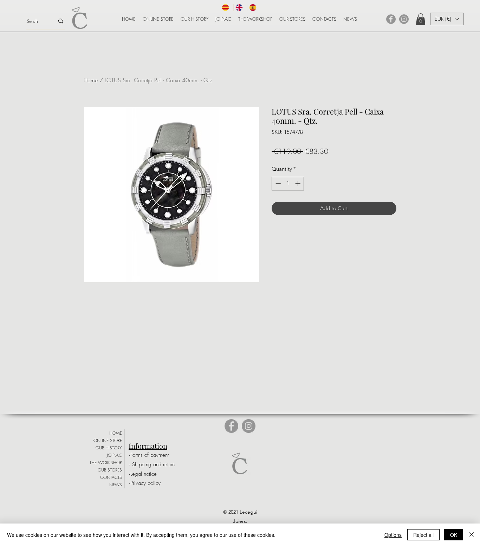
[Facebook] (391, 19)
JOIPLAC (114, 455)
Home (91, 80)
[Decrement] (277, 183)
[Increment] (298, 183)
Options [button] (393, 534)
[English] (240, 7)
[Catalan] (226, 7)
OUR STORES (110, 470)
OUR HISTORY (109, 448)
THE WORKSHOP (106, 463)
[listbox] (446, 19)
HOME (115, 433)
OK (453, 534)
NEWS (115, 485)
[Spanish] (254, 7)
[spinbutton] (288, 183)
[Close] (471, 534)
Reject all (423, 534)
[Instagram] (404, 19)
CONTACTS (111, 477)
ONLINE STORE (107, 440)
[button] (421, 19)
